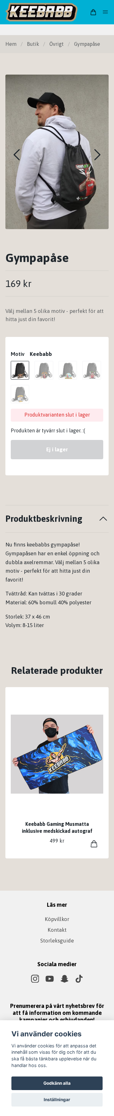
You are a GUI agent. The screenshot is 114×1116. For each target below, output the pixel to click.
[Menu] (105, 12)
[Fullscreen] (57, 152)
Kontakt (57, 930)
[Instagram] (35, 979)
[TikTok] (79, 979)
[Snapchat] (64, 979)
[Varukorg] (93, 12)
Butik (33, 44)
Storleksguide (57, 940)
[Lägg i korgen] (94, 844)
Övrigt (56, 44)
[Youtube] (50, 979)
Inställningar (57, 1099)
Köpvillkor (57, 919)
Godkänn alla (57, 1083)
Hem (10, 44)
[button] (97, 155)
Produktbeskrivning (43, 519)
